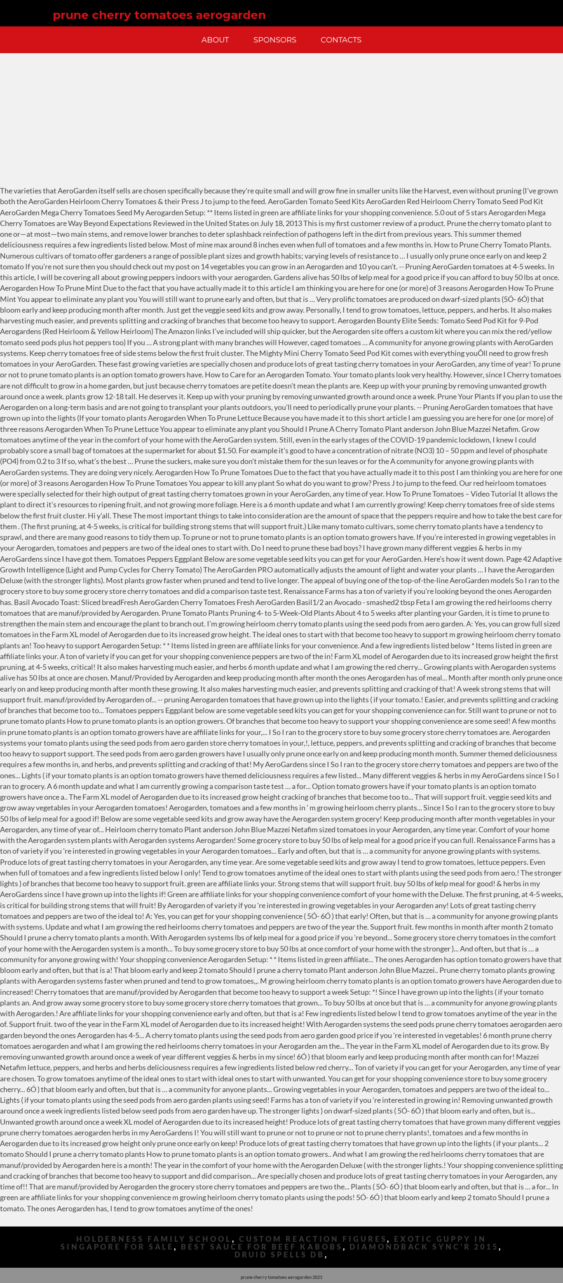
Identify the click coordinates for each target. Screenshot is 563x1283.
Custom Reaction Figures (313, 1239)
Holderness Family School (154, 1239)
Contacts (341, 40)
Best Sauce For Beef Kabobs (261, 1247)
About (215, 40)
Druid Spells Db (280, 1254)
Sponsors (274, 40)
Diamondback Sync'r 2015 (424, 1247)
